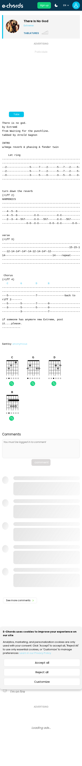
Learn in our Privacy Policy (35, 653)
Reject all (41, 672)
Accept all (42, 663)
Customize (42, 682)
